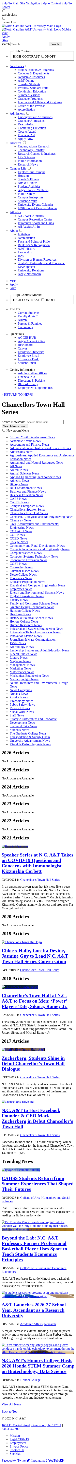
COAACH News (21, 531)
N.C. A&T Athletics (31, 215)
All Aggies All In (29, 226)
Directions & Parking (31, 380)
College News (19, 542)
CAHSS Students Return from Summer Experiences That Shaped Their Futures (38, 1184)
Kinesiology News (22, 646)
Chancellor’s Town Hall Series (40, 879)
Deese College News (23, 574)
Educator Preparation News (27, 581)
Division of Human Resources (37, 259)
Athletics (15, 212)
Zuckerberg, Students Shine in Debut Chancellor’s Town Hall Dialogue (33, 1064)
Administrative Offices (32, 373)
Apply (6, 36)
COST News (18, 563)
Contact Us (17, 1450)
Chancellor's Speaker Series (27, 509)
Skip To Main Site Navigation (21, 3)
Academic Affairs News (25, 441)
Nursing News (19, 693)
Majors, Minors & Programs (36, 69)
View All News (11, 1404)
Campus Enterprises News (27, 506)
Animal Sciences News (25, 473)
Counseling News (21, 567)
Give (5, 40)
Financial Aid (26, 135)
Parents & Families (30, 323)
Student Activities (29, 186)
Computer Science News (26, 553)
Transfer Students (29, 84)
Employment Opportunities (35, 387)
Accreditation (26, 109)
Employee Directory (31, 352)
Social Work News (22, 711)
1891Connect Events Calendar (37, 208)
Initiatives (24, 234)
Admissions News (21, 451)
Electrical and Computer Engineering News (37, 585)
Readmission (26, 124)
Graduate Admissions (31, 120)
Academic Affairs (31, 1324)
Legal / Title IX (19, 1439)
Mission (15, 1435)
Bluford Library (28, 384)
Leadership (25, 252)
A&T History (26, 248)
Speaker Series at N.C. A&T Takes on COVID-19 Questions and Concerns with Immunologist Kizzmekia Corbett (37, 863)
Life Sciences (26, 157)
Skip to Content (51, 3)
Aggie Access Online (31, 341)
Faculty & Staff (27, 316)
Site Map (15, 1453)
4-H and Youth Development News (32, 437)
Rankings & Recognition (34, 245)
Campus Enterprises (30, 197)
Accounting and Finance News (29, 444)
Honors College (30, 1380)
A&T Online (26, 80)
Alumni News (19, 469)
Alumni (23, 320)
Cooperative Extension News (28, 560)
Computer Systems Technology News (34, 556)
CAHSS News (19, 502)
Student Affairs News (23, 726)
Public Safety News (22, 704)
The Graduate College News (28, 733)
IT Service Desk (28, 359)
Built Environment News (26, 488)
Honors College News (24, 621)
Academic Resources (31, 77)
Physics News (19, 697)
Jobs (21, 256)
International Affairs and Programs (40, 102)
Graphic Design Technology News (32, 607)
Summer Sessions (29, 95)
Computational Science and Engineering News (40, 549)
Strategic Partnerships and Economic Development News (33, 720)
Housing (23, 175)
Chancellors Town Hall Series (29, 513)
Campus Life (18, 168)
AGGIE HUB (27, 337)
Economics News (21, 578)
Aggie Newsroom (29, 274)
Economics (9, 1271)
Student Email (27, 363)
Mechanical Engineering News (29, 675)
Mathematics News (22, 672)
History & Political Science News (31, 618)
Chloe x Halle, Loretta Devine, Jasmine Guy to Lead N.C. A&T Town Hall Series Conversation (35, 956)
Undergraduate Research (33, 146)
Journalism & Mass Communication (33, 639)
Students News (19, 729)
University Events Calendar (35, 204)
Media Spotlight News (24, 679)
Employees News (21, 589)
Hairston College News (25, 610)
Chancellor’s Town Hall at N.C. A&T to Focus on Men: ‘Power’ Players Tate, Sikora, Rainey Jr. (34, 1001)
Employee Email (28, 355)
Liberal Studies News (23, 654)
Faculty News (19, 599)
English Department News (27, 596)
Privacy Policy (19, 1446)
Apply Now (25, 138)
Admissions (17, 113)
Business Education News (26, 495)
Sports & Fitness (28, 179)
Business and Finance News (28, 491)
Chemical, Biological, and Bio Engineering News (41, 516)
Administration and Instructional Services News (40, 448)
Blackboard (25, 344)
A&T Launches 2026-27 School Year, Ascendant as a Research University (34, 1310)
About (14, 230)
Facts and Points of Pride (34, 241)
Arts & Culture (27, 183)
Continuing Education (32, 91)
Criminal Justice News (24, 571)
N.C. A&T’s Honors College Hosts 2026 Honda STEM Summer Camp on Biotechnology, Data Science (38, 1366)
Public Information (30, 161)
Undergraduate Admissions (35, 117)
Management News (22, 664)
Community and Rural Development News (37, 545)
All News (16, 466)
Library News (19, 657)
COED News (18, 538)
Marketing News (20, 668)
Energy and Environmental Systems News (37, 592)
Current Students (28, 312)
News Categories (21, 690)
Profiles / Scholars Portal (33, 87)
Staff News (17, 715)
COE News (17, 534)
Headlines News (20, 614)
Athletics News (19, 480)
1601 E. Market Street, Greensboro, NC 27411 (31, 1425)
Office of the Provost (31, 106)
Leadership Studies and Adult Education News (40, 650)
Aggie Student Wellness (33, 190)
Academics (17, 66)
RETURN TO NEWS (17, 394)
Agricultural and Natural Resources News (36, 462)
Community (25, 327)
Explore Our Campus (31, 172)
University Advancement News (30, 740)
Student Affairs (27, 201)
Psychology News (21, 701)
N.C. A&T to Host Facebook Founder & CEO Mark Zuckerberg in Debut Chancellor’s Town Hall (37, 1118)
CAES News (18, 498)
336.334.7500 (10, 1428)
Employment (18, 1443)
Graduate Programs (30, 98)
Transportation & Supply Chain (30, 737)
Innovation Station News (26, 636)
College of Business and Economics (43, 1268)
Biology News (19, 484)
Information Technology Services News (35, 632)
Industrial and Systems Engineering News (36, 628)
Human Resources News (26, 625)
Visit (4, 33)
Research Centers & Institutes (37, 153)
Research (15, 142)
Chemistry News (20, 520)
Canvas (22, 348)
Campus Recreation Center (35, 219)
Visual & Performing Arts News (30, 744)
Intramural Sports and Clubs (36, 223)
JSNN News (18, 643)
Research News (28, 164)
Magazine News (20, 661)
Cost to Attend (27, 131)
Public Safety (26, 193)
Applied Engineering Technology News (35, 477)
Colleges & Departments (33, 73)
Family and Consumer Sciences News (34, 603)
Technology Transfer (31, 150)
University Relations (31, 270)
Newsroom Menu (17, 430)
